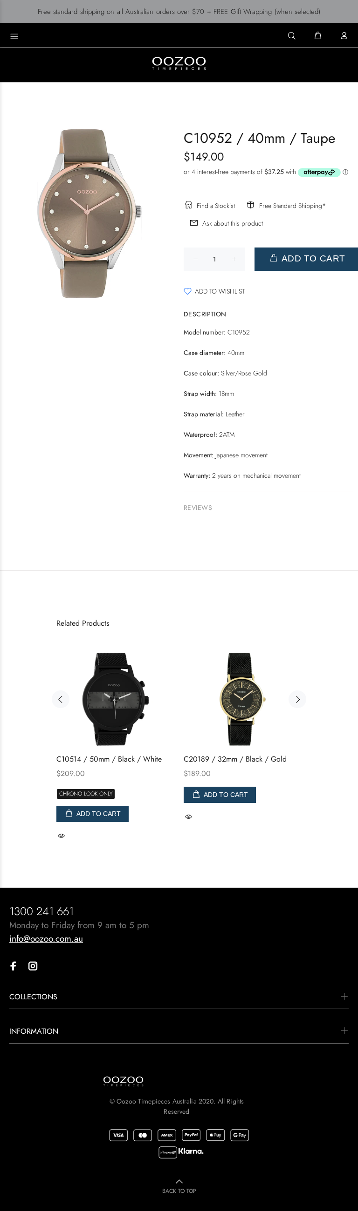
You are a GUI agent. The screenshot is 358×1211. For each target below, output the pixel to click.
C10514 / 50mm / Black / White (109, 759)
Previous (60, 699)
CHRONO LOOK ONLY (85, 793)
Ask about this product (232, 223)
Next (297, 699)
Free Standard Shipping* (292, 205)
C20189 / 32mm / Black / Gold (235, 759)
